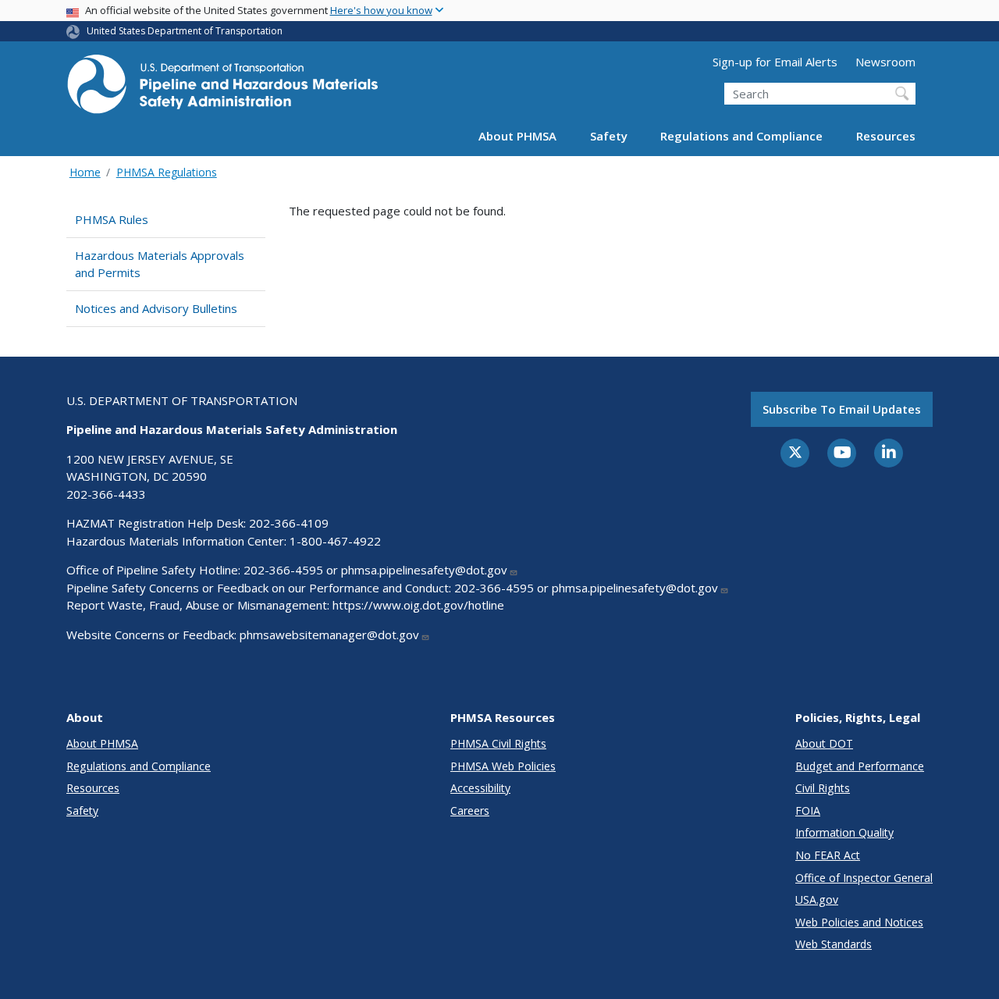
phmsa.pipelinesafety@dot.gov (424, 570)
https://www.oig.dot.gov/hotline (418, 605)
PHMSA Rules (111, 219)
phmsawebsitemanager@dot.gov (329, 634)
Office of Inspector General (864, 877)
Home (85, 172)
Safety (608, 136)
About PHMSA (517, 136)
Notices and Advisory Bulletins (156, 308)
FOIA (807, 810)
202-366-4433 (106, 494)
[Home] (222, 88)
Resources (885, 136)
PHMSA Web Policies (503, 766)
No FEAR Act (827, 855)
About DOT (824, 743)
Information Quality (844, 832)
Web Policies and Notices (859, 922)
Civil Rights (822, 787)
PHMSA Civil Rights (498, 743)
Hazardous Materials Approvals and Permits (159, 264)
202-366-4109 (289, 523)
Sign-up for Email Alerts (775, 61)
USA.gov (816, 899)
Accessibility (480, 787)
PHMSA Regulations (166, 172)
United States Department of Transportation (185, 30)
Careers (469, 810)
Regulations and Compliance (741, 136)
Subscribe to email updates (842, 409)
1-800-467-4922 (335, 541)
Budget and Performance (859, 766)
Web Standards (833, 944)
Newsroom (885, 61)
